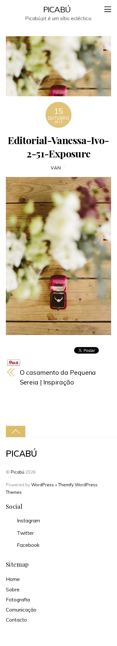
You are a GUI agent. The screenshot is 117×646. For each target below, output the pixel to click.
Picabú (17, 472)
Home (13, 579)
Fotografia (18, 600)
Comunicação (21, 610)
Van (56, 167)
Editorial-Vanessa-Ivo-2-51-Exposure (58, 146)
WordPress (42, 484)
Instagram (28, 521)
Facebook (27, 545)
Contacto (16, 620)
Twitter (25, 533)
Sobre (13, 589)
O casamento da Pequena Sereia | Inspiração (58, 377)
